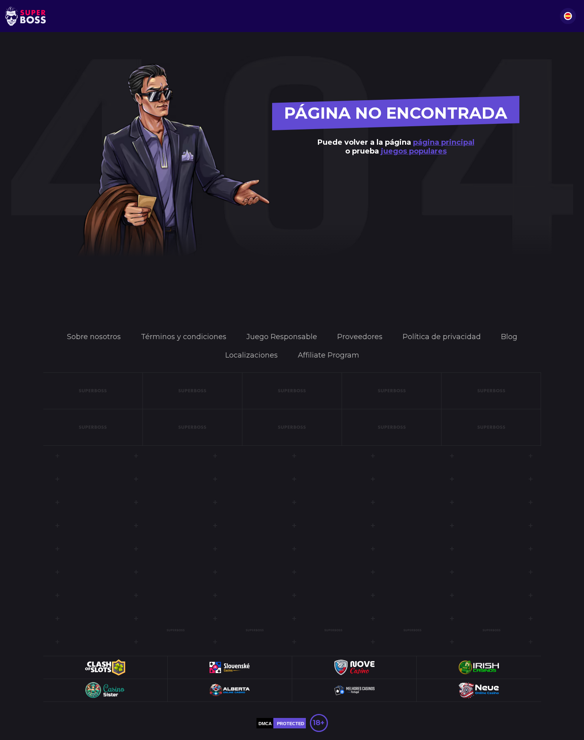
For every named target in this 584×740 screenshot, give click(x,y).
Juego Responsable (281, 336)
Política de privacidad (442, 336)
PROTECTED (290, 723)
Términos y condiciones (183, 336)
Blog (509, 336)
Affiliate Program (328, 355)
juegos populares (414, 151)
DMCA (265, 723)
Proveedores (360, 336)
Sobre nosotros (94, 336)
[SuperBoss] (25, 16)
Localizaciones (251, 355)
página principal (443, 142)
